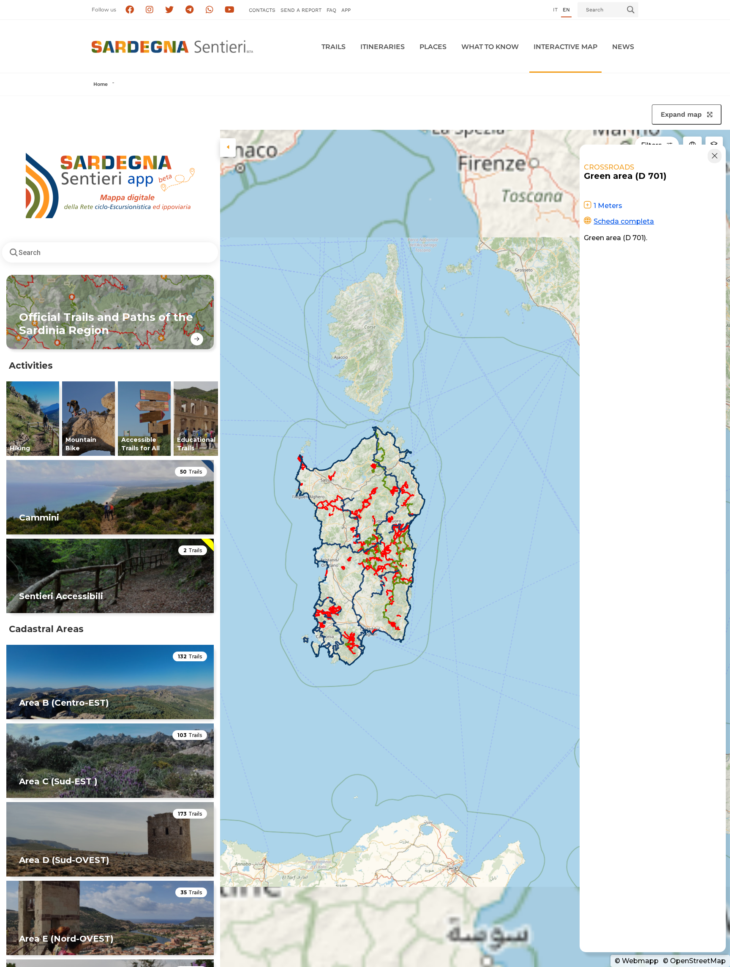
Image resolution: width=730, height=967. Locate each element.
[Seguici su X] (169, 10)
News (623, 47)
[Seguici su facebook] (129, 10)
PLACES (433, 47)
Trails (333, 47)
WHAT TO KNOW (490, 47)
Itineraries (382, 47)
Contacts (262, 10)
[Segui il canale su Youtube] (229, 10)
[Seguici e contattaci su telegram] (189, 10)
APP (346, 10)
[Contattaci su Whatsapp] (210, 10)
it (555, 10)
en (566, 10)
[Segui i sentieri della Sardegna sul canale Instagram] (150, 10)
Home (100, 84)
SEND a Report (301, 10)
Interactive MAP (565, 47)
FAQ (331, 10)
